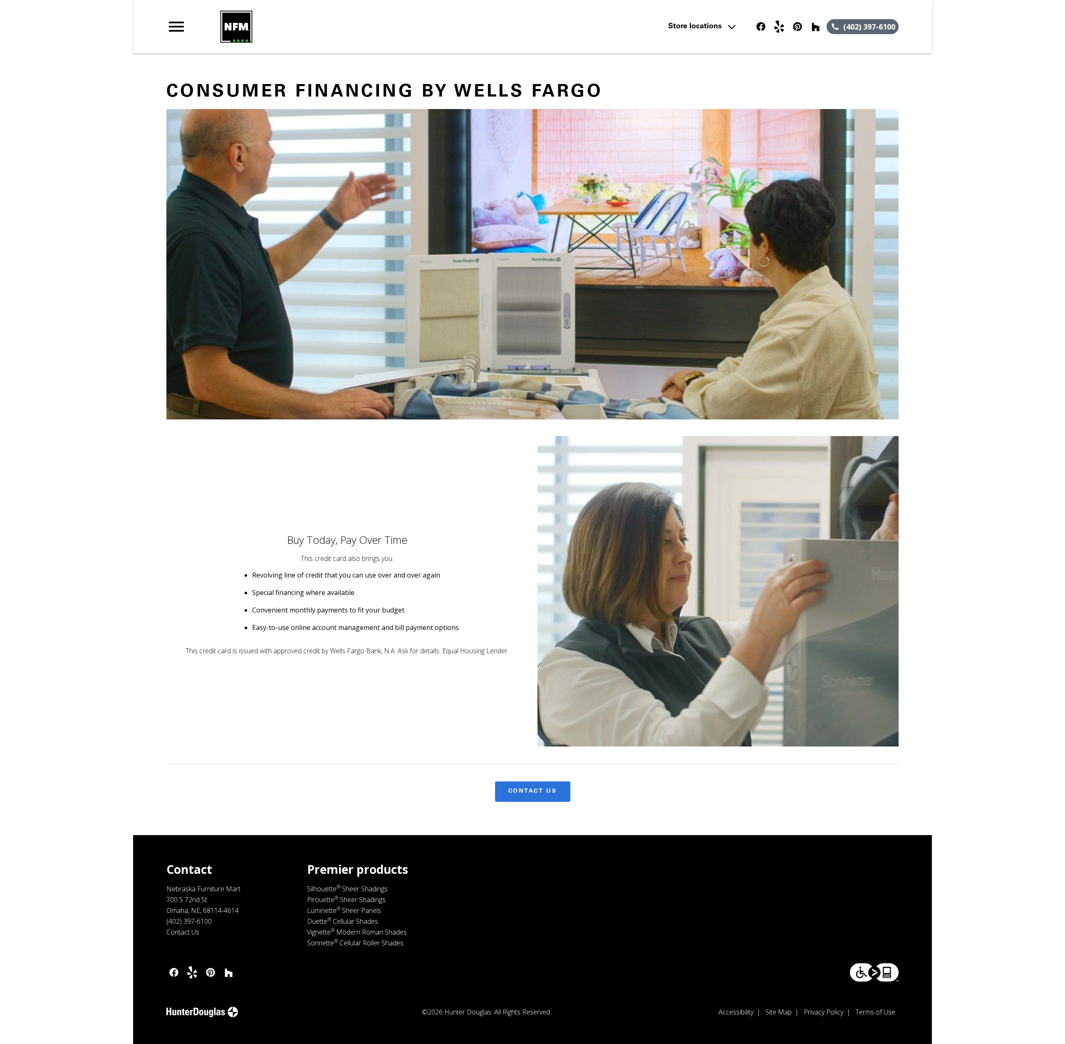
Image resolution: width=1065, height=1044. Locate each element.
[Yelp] (779, 26)
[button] (176, 27)
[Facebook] (760, 26)
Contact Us (532, 791)
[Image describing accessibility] (874, 972)
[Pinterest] (797, 26)
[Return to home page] (338, 27)
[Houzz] (815, 26)
